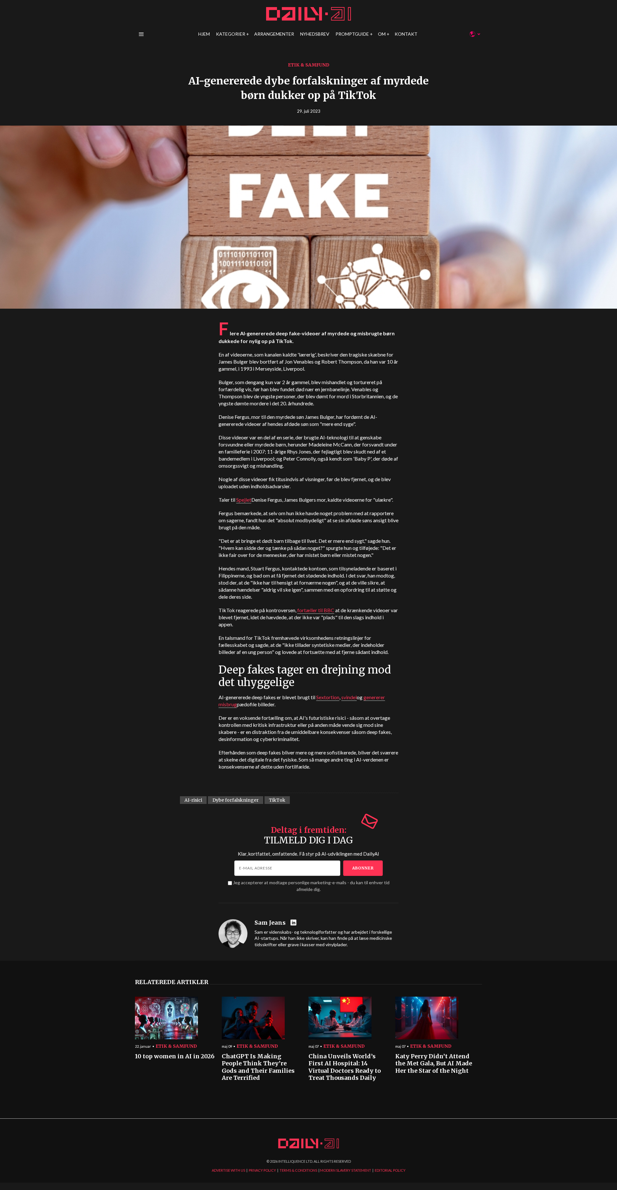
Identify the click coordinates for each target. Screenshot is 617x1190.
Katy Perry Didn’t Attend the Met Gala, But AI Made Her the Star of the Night (433, 1063)
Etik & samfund (308, 65)
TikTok (277, 800)
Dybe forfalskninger (235, 800)
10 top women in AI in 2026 (174, 1056)
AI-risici (193, 800)
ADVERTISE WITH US (228, 1170)
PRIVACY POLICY (262, 1170)
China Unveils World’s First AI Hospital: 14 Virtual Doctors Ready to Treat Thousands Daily (344, 1067)
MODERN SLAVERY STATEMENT (345, 1170)
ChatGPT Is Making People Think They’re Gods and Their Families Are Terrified (258, 1067)
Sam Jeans (270, 922)
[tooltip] (294, 923)
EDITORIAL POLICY (390, 1170)
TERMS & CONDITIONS (298, 1170)
